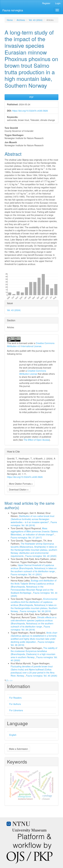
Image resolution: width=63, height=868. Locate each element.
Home (10, 19)
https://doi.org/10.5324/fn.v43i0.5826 (30, 110)
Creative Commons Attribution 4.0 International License (30, 345)
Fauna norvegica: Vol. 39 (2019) (35, 611)
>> (11, 680)
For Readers (15, 697)
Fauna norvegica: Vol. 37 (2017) (26, 537)
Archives (21, 19)
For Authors (15, 704)
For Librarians (16, 710)
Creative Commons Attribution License (32, 372)
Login (58, 3)
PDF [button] (31, 97)
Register (46, 3)
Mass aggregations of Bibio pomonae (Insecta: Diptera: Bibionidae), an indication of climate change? (34, 531)
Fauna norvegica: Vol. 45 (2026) (41, 675)
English (12, 734)
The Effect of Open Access (36, 439)
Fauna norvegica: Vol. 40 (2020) (41, 555)
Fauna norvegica (12, 10)
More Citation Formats (20, 483)
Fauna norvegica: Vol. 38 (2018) (34, 524)
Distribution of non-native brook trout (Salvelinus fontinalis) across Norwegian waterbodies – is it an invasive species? (32, 519)
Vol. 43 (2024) (36, 19)
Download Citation (18, 489)
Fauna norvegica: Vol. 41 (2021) (26, 574)
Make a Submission (18, 748)
